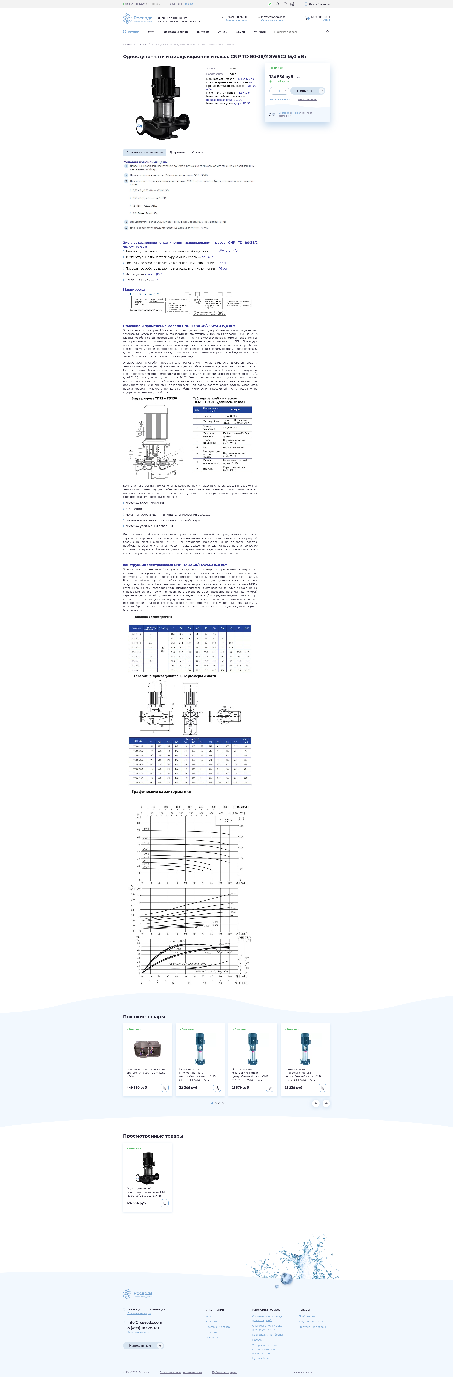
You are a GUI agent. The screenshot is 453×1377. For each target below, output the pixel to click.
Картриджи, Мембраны (267, 1334)
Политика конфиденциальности (181, 1372)
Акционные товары (311, 1321)
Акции (240, 31)
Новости (211, 1321)
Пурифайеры (261, 1358)
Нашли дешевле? (307, 99)
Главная (127, 44)
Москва (188, 3)
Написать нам (140, 1345)
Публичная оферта (224, 1372)
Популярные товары (312, 1327)
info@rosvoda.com (273, 17)
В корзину (304, 90)
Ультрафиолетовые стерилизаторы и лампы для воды (265, 1349)
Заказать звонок (236, 20)
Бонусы (222, 31)
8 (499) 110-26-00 (143, 1328)
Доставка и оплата (176, 31)
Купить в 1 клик (279, 99)
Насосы (142, 44)
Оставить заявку (272, 20)
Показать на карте (139, 1313)
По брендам (307, 1316)
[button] (212, 1103)
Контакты (259, 31)
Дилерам (203, 31)
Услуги (151, 31)
